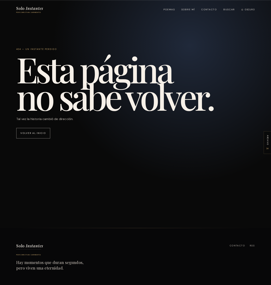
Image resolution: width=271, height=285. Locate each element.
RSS (252, 245)
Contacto (209, 9)
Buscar (229, 9)
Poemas (169, 9)
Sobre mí (188, 9)
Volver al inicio (33, 133)
